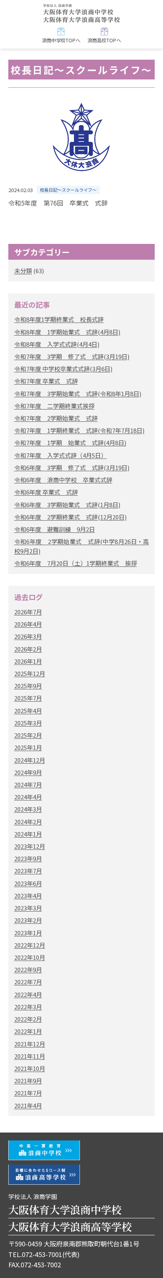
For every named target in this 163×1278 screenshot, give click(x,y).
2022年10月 (29, 957)
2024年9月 (28, 772)
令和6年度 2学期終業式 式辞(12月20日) (70, 517)
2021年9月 (28, 1080)
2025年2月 (28, 735)
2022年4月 (28, 994)
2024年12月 (29, 760)
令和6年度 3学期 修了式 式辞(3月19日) (71, 467)
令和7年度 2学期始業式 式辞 (56, 418)
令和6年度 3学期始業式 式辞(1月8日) (67, 504)
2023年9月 (28, 858)
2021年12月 (29, 1044)
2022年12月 (29, 945)
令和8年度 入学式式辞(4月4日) (56, 344)
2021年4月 (28, 1105)
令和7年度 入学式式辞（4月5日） (60, 455)
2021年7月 (28, 1093)
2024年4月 (28, 797)
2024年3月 (28, 809)
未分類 (23, 270)
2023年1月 (28, 933)
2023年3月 (28, 908)
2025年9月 (28, 685)
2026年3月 (28, 636)
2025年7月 (28, 698)
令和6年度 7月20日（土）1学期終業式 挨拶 (75, 563)
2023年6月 (28, 883)
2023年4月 (28, 895)
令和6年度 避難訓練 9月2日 (54, 529)
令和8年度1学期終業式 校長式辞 (59, 319)
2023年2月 (28, 920)
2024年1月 (28, 834)
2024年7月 (28, 784)
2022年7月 (28, 982)
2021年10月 (29, 1068)
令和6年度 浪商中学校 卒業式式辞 (63, 480)
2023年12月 (29, 846)
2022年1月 (28, 1031)
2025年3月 (28, 723)
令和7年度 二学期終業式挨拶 (54, 406)
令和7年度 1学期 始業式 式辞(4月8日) (70, 442)
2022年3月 (28, 1006)
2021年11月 (29, 1056)
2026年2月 (28, 649)
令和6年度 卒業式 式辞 (46, 492)
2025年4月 (28, 710)
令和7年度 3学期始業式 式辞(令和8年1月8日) (77, 393)
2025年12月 (29, 673)
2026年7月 (28, 612)
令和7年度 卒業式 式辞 (46, 381)
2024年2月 (28, 821)
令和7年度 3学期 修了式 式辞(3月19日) (71, 356)
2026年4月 (28, 624)
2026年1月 (28, 661)
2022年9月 (28, 969)
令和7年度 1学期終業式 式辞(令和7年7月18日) (79, 430)
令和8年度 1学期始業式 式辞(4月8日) (67, 332)
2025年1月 (28, 747)
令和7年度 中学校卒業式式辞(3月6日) (63, 368)
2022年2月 (28, 1019)
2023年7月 (28, 870)
